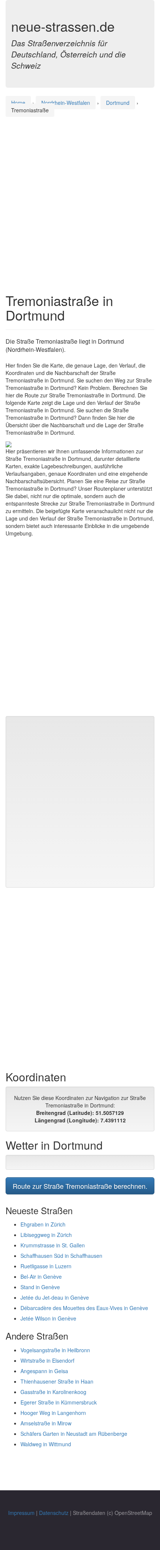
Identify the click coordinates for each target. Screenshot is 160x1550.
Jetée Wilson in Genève (48, 1318)
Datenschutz (53, 1512)
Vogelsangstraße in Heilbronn (55, 1350)
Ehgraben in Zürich (42, 1224)
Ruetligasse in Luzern (45, 1266)
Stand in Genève (40, 1287)
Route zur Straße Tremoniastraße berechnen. (80, 1186)
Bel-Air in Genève (41, 1276)
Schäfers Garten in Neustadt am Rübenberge (73, 1433)
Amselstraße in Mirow (45, 1423)
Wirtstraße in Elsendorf (47, 1360)
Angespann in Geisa (44, 1371)
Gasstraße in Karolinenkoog (53, 1392)
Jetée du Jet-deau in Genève (54, 1297)
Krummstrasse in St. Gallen (52, 1245)
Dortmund (117, 102)
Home (18, 102)
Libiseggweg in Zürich (46, 1234)
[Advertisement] (80, 198)
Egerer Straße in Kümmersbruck (58, 1402)
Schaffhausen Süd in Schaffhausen (61, 1255)
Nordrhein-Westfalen (65, 102)
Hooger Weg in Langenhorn (53, 1412)
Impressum (21, 1512)
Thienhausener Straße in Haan (56, 1381)
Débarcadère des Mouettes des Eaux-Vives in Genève (84, 1308)
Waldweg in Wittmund (45, 1444)
